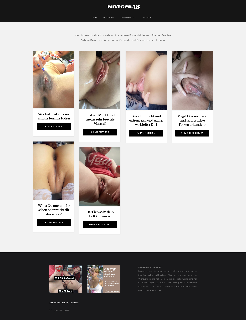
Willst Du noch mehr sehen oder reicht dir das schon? (54, 210)
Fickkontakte (147, 18)
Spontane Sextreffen (58, 303)
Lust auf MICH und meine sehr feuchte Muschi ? (100, 119)
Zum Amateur (101, 132)
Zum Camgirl (55, 127)
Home (94, 18)
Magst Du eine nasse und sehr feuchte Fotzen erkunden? (192, 120)
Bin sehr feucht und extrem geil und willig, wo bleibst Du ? (146, 120)
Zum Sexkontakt (193, 133)
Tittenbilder (108, 18)
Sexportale (75, 303)
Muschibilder (127, 18)
